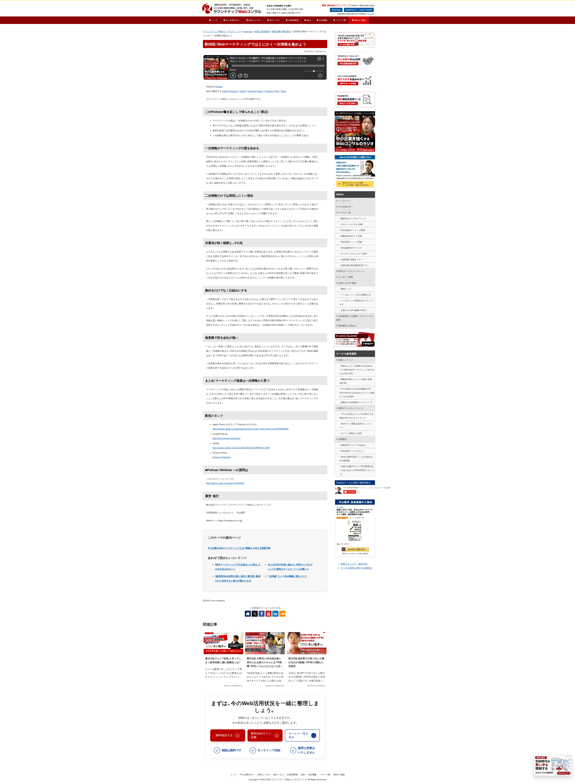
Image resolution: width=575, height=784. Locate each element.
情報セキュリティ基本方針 (354, 564)
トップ (233, 774)
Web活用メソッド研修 (351, 242)
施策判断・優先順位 (281, 31)
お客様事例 (292, 774)
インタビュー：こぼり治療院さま (356, 295)
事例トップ (346, 289)
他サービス (278, 774)
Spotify (243, 91)
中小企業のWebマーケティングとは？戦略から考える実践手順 (239, 548)
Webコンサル (264, 774)
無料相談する (227, 735)
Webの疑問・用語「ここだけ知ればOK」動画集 (356, 459)
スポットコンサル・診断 (352, 224)
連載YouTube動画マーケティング (356, 402)
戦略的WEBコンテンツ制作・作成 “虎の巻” (355, 381)
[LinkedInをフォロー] (275, 614)
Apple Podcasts (230, 91)
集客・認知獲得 (262, 31)
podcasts (247, 31)
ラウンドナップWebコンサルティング (222, 31)
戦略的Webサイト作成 (351, 236)
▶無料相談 (336, 10)
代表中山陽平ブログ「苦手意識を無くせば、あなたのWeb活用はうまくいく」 (356, 470)
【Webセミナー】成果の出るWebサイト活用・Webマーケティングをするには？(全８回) (356, 370)
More (283, 91)
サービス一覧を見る (302, 735)
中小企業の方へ (345, 207)
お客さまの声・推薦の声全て (354, 310)
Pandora (269, 91)
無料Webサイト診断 (264, 735)
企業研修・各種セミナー (352, 259)
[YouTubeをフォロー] (268, 614)
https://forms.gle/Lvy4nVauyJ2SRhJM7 (225, 483)
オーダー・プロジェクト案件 (354, 254)
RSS (277, 91)
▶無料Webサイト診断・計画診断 (359, 10)
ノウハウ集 (325, 774)
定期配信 (342, 439)
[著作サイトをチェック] (248, 614)
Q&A (303, 774)
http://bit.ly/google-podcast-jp (226, 438)
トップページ (344, 201)
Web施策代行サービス (351, 248)
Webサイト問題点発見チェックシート (355, 426)
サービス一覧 (344, 212)
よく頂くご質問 (345, 277)
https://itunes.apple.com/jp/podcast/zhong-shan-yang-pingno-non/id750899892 (250, 429)
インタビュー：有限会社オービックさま (356, 302)
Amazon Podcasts (221, 457)
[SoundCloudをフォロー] (282, 614)
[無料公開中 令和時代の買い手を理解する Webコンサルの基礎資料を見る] (552, 765)
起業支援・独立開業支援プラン (355, 265)
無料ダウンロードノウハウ (350, 408)
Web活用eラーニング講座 (353, 230)
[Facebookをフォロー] (262, 614)
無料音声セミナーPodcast (353, 445)
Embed (218, 86)
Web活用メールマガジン (352, 451)
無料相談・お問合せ (347, 325)
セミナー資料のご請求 (351, 433)
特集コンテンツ (345, 360)
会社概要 (312, 774)
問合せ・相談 (339, 774)
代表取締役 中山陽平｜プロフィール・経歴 (354, 318)
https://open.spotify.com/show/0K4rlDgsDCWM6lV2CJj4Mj (241, 447)
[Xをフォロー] (255, 614)
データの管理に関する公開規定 (356, 568)
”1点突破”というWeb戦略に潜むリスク (287, 576)
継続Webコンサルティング (353, 218)
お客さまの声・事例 (347, 283)
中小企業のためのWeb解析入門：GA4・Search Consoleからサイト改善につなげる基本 (356, 393)
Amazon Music (255, 91)
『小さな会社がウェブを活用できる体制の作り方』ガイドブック (356, 416)
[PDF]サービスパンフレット (351, 271)
